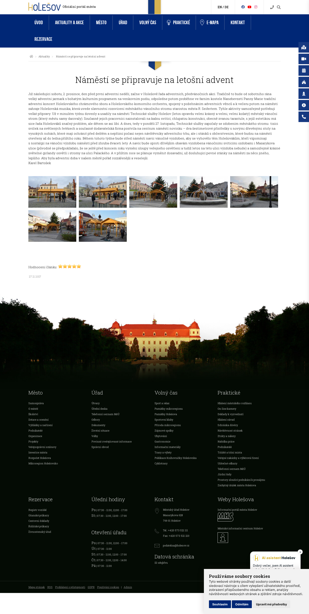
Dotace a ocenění (38, 419)
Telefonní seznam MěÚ (105, 414)
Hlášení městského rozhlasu (235, 403)
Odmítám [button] (241, 604)
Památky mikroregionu (168, 408)
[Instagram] (255, 7)
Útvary (95, 403)
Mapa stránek (36, 587)
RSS (50, 587)
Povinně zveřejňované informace (111, 441)
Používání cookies (108, 587)
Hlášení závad (226, 419)
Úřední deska (99, 408)
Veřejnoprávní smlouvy (42, 447)
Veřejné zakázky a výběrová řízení (238, 458)
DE (226, 7)
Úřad (123, 23)
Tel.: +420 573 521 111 (175, 530)
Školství (33, 414)
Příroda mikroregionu (167, 425)
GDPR (91, 587)
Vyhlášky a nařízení (40, 425)
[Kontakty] (272, 7)
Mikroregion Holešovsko (43, 463)
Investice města (37, 452)
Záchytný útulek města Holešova (237, 485)
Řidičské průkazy (38, 526)
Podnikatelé (35, 430)
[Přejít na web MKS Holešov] (249, 517)
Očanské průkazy (38, 515)
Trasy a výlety (163, 452)
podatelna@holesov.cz (176, 545)
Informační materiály (167, 447)
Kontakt (238, 23)
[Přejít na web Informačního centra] (249, 537)
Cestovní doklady (38, 520)
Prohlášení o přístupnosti (70, 587)
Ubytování (160, 436)
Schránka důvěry (228, 425)
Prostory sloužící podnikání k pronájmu (241, 479)
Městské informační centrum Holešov (240, 528)
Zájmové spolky (163, 430)
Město (101, 23)
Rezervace (43, 39)
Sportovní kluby (163, 419)
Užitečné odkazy (227, 463)
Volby (94, 436)
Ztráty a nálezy (227, 436)
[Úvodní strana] (31, 56)
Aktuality (44, 56)
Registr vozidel (37, 510)
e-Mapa (213, 23)
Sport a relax (161, 403)
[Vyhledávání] (279, 7)
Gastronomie (162, 441)
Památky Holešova (165, 414)
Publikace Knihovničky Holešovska (175, 458)
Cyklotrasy (161, 463)
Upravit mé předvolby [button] (271, 604)
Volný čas (147, 23)
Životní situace (100, 430)
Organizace (35, 436)
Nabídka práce (226, 441)
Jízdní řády (224, 474)
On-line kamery (227, 408)
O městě (33, 408)
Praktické (181, 23)
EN (220, 7)
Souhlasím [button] (220, 604)
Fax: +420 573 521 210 (176, 535)
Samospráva (36, 403)
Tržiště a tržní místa (230, 452)
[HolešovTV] (249, 7)
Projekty (33, 441)
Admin (128, 587)
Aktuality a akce (69, 23)
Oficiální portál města (79, 7)
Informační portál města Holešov (237, 509)
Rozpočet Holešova (39, 458)
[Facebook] (243, 7)
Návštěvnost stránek (230, 430)
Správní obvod (100, 447)
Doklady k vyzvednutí (230, 414)
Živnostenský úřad (39, 531)
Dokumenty (98, 425)
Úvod (38, 23)
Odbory (95, 419)
